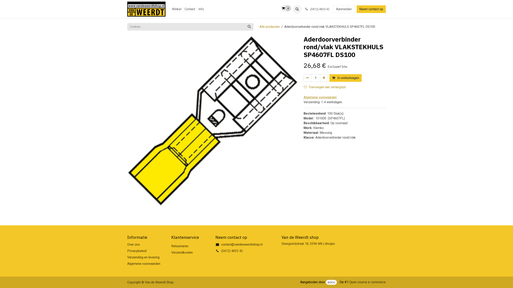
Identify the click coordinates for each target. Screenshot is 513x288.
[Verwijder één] (307, 78)
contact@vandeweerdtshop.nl (242, 244)
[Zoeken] (249, 27)
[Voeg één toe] (324, 78)
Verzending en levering (143, 257)
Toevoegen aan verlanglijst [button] (327, 87)
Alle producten (270, 27)
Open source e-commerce (367, 282)
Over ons (133, 244)
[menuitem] (176, 9)
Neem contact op (371, 9)
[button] (297, 9)
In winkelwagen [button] (348, 78)
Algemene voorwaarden (143, 264)
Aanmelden (344, 9)
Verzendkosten (182, 252)
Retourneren (179, 246)
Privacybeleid (136, 251)
